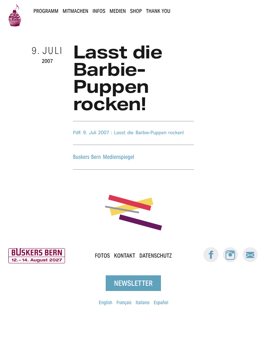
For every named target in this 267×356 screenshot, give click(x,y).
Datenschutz (155, 255)
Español (161, 302)
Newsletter (133, 283)
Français (123, 302)
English (105, 302)
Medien (118, 11)
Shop (136, 11)
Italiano (142, 302)
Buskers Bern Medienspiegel (103, 157)
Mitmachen (75, 11)
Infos (98, 11)
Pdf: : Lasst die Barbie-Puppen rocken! (128, 133)
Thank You (158, 11)
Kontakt (124, 255)
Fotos (102, 255)
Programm (45, 11)
